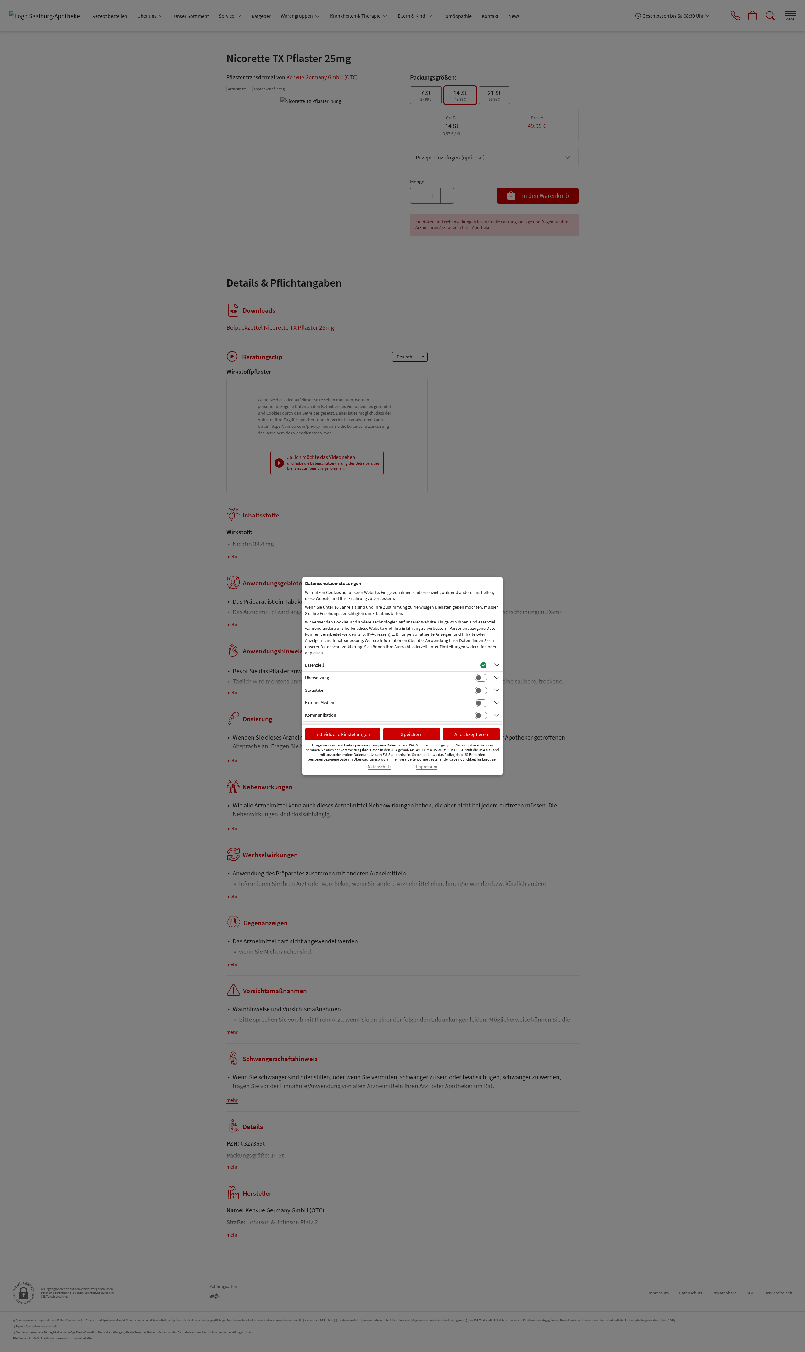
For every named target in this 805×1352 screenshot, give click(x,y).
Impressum (426, 766)
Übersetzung (317, 677)
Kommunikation (320, 715)
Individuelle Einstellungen (342, 734)
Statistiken (315, 690)
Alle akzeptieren (471, 734)
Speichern (412, 734)
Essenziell (314, 665)
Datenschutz (379, 766)
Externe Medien (319, 702)
